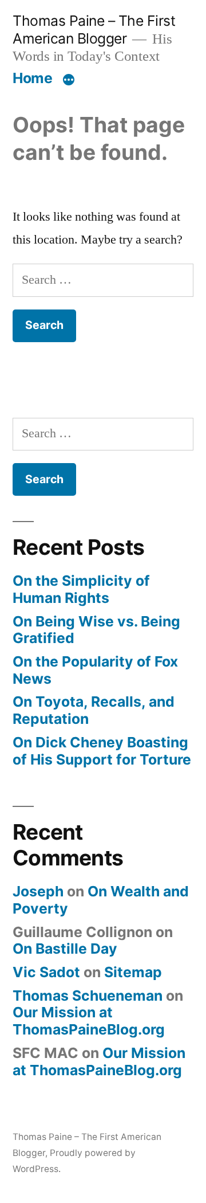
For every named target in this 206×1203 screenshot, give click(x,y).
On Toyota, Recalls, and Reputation (94, 710)
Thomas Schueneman (88, 995)
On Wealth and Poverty (101, 900)
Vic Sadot (46, 972)
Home (32, 78)
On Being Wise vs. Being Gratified (96, 630)
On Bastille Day (65, 948)
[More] (69, 80)
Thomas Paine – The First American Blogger (94, 29)
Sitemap (133, 972)
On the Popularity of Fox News (95, 670)
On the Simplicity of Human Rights (81, 589)
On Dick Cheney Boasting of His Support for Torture (102, 751)
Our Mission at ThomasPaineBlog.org (89, 1021)
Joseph (38, 891)
